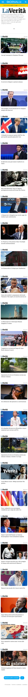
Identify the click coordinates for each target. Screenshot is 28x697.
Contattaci (24, 684)
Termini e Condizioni (16, 684)
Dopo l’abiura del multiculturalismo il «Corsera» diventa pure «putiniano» (12, 615)
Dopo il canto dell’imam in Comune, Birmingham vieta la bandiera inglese (12, 535)
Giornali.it (8, 684)
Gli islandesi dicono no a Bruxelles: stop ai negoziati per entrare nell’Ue (13, 429)
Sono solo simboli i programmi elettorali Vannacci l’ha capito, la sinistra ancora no (13, 296)
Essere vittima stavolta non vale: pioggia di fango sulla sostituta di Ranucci (13, 562)
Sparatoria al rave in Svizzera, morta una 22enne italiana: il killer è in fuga (13, 455)
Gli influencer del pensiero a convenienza (13, 401)
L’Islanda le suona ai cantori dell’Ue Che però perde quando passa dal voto (13, 136)
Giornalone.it (22, 5)
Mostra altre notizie (12, 678)
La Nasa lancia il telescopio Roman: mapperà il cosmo (11, 322)
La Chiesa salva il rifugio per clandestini (13, 268)
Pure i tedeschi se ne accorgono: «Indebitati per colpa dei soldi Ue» (11, 509)
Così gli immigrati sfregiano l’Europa (12, 55)
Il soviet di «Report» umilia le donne (12, 82)
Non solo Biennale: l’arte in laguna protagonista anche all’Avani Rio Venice (13, 189)
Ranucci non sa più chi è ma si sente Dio (13, 588)
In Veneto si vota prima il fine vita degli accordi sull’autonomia (13, 242)
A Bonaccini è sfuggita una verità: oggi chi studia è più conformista (14, 216)
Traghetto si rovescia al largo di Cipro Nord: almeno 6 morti (12, 349)
